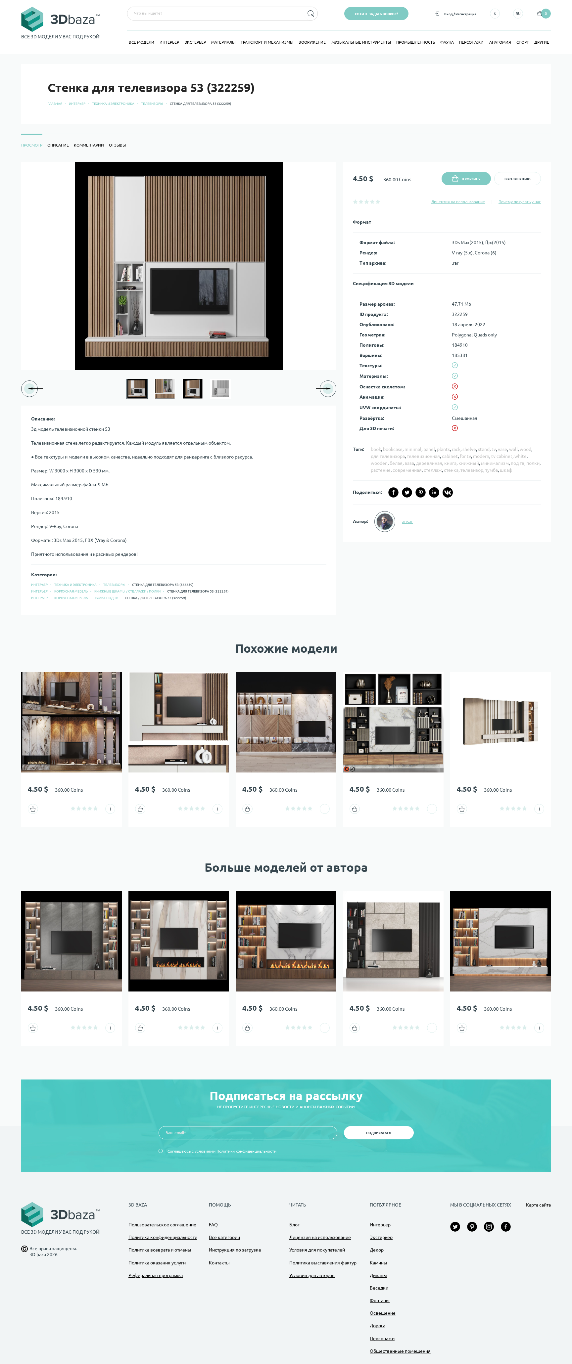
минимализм (495, 463)
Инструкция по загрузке (235, 1250)
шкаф (506, 470)
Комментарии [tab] (89, 145)
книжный (468, 463)
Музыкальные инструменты (361, 42)
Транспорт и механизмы (267, 42)
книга (450, 463)
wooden (379, 463)
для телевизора (388, 456)
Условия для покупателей (317, 1250)
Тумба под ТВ (106, 598)
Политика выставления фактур (323, 1262)
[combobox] (215, 13)
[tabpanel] (286, 388)
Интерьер (169, 42)
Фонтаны (380, 1300)
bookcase (393, 449)
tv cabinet (501, 456)
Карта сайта (538, 1205)
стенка (451, 470)
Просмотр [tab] (31, 145)
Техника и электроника (113, 104)
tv (494, 449)
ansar (407, 521)
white (520, 456)
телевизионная (423, 456)
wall (513, 449)
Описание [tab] (58, 145)
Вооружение (312, 42)
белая (396, 463)
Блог (294, 1224)
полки (533, 463)
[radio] (355, 201)
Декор (377, 1250)
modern (481, 456)
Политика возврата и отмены (159, 1250)
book (376, 449)
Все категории (224, 1237)
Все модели (141, 42)
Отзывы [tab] (117, 145)
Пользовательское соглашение (162, 1224)
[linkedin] (434, 492)
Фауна (447, 42)
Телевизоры (152, 104)
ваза (409, 463)
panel (429, 449)
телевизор (471, 470)
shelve (469, 449)
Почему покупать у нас (520, 201)
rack (456, 449)
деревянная (429, 463)
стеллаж (433, 470)
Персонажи (471, 42)
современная (407, 470)
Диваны (378, 1275)
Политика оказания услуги (157, 1262)
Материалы (223, 42)
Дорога (377, 1325)
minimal (413, 449)
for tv (465, 456)
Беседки (379, 1288)
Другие (541, 42)
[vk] (448, 492)
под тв (517, 463)
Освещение (383, 1313)
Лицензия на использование (458, 201)
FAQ (213, 1224)
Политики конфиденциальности (246, 1151)
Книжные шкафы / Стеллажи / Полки (127, 591)
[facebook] (393, 492)
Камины (378, 1262)
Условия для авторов (312, 1275)
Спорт (522, 42)
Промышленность (415, 42)
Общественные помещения (400, 1351)
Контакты (219, 1262)
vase (502, 449)
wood (525, 449)
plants (443, 449)
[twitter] (407, 492)
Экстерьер (195, 42)
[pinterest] (420, 492)
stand (484, 449)
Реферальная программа (155, 1275)
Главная (55, 104)
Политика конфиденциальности (162, 1237)
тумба (491, 470)
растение (381, 470)
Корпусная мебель (71, 591)
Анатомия (500, 42)
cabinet (450, 456)
